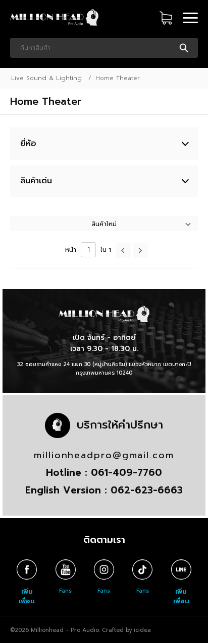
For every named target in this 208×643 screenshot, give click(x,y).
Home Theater (117, 78)
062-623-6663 (147, 490)
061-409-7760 (126, 472)
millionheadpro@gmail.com (104, 455)
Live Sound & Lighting (46, 78)
